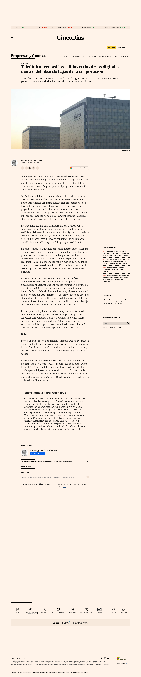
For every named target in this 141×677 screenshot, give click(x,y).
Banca (66, 56)
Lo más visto (107, 295)
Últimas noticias (76, 47)
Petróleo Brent (61, 27)
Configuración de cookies (38, 672)
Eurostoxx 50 (86, 27)
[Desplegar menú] (12, 37)
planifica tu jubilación (58, 612)
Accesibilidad (61, 672)
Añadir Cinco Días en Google (80, 168)
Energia (85, 56)
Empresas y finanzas (29, 47)
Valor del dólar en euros (112, 27)
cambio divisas (72, 612)
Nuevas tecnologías (68, 477)
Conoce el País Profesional (70, 622)
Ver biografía (35, 453)
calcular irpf (17, 612)
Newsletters (76, 672)
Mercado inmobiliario (105, 56)
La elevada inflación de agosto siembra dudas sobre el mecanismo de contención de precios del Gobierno (116, 278)
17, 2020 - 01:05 (32, 162)
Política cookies (27, 672)
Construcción (93, 56)
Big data (23, 477)
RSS (71, 672)
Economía (47, 47)
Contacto (13, 672)
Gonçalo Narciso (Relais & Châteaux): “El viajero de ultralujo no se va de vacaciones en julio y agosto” (116, 253)
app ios (114, 612)
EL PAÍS (91, 46)
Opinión (84, 47)
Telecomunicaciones (75, 56)
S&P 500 (38, 27)
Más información (26, 487)
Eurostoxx (112, 327)
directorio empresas (86, 612)
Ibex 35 (18, 27)
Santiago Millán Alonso (32, 160)
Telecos (24, 63)
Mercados (40, 47)
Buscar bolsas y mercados (113, 318)
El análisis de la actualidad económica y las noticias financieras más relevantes (48, 461)
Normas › (86, 467)
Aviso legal (19, 672)
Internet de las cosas (34, 477)
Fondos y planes (65, 47)
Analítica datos (46, 477)
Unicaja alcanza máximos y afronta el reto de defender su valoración (114, 269)
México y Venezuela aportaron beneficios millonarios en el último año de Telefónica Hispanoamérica (116, 261)
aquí (64, 487)
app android (123, 612)
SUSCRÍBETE (111, 47)
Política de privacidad (52, 672)
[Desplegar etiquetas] (87, 477)
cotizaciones (99, 612)
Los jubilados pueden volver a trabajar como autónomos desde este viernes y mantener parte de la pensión (116, 301)
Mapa (67, 672)
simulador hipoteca (31, 612)
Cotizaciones (55, 47)
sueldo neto (44, 612)
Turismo (116, 56)
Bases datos (56, 477)
